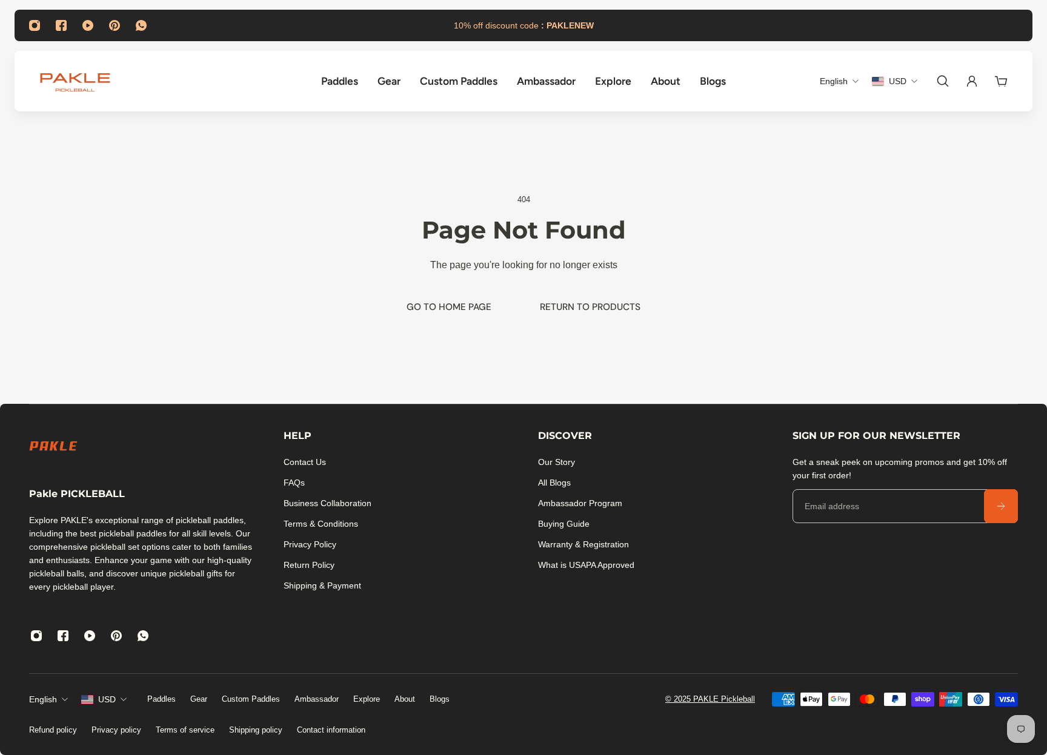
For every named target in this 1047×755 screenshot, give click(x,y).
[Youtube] (88, 25)
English (43, 699)
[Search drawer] (942, 81)
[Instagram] (34, 25)
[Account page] (971, 81)
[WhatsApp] (141, 25)
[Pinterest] (114, 25)
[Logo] (75, 81)
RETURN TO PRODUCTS (590, 307)
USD (107, 699)
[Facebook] (61, 25)
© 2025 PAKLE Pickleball (710, 699)
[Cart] (1000, 81)
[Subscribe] (1001, 506)
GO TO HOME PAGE (449, 307)
